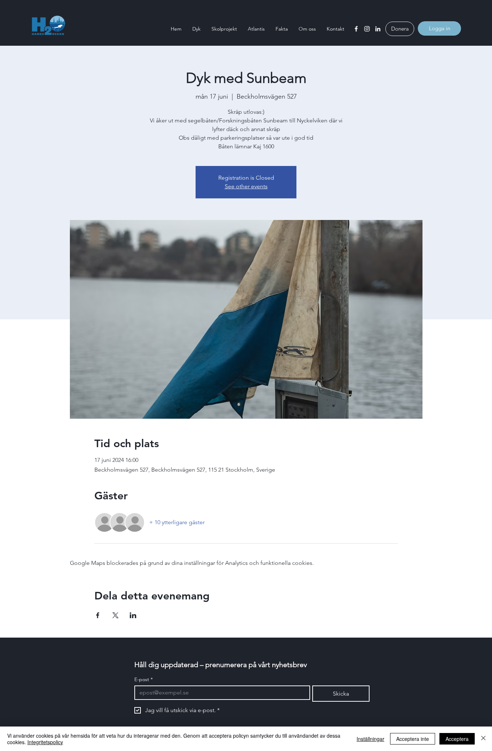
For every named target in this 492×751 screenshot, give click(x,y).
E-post (143, 679)
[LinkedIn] (377, 28)
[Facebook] (356, 28)
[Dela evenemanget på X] (115, 615)
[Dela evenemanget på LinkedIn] (133, 615)
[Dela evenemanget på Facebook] (97, 615)
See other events (246, 186)
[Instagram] (367, 28)
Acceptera (457, 738)
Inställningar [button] (370, 738)
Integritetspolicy (45, 742)
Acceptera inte (412, 738)
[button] (196, 28)
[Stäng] (483, 738)
